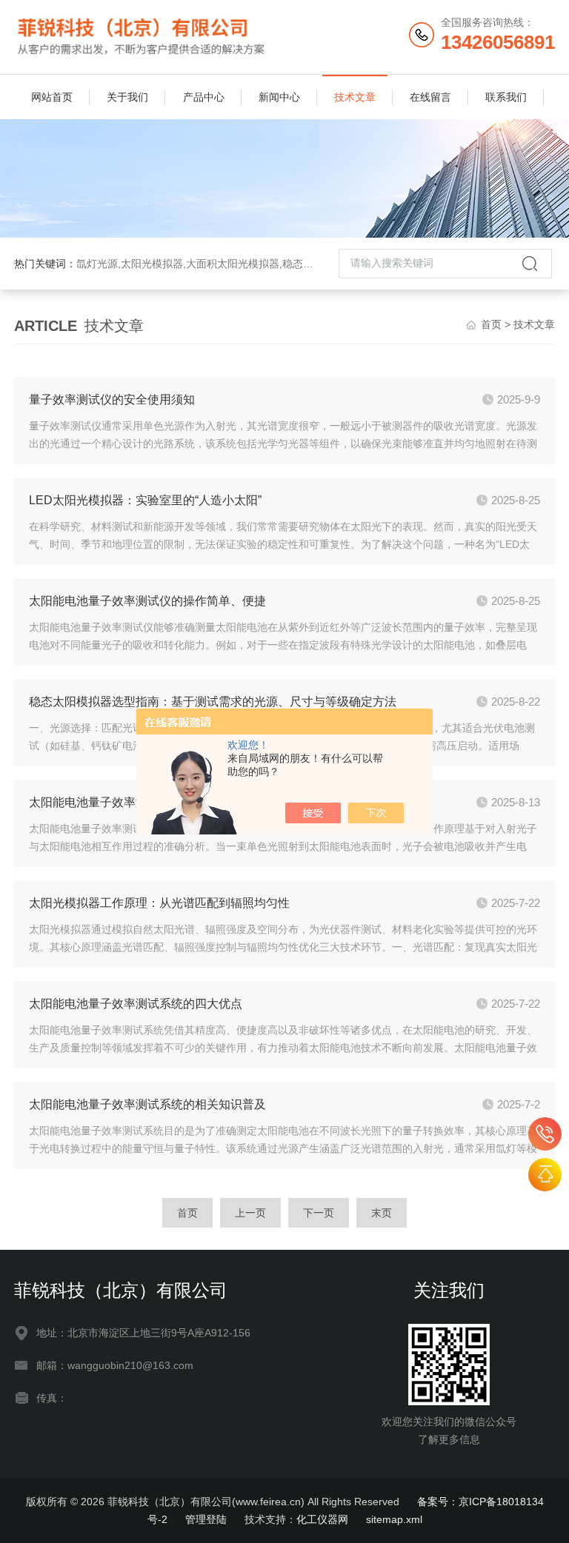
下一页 (318, 1213)
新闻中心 (279, 97)
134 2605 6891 (545, 1134)
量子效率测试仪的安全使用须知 (112, 399)
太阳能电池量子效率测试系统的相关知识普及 (147, 1104)
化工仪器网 (322, 1519)
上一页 (250, 1213)
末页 (381, 1213)
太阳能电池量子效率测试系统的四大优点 (135, 1003)
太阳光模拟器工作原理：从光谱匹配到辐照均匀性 (159, 903)
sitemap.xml (394, 1519)
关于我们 (127, 97)
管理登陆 (206, 1519)
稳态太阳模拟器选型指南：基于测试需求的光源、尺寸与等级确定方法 (212, 701)
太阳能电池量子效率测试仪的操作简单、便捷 (147, 601)
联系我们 (506, 97)
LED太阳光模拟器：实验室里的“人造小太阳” (145, 500)
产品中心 (203, 97)
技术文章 (355, 97)
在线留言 (430, 97)
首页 (491, 324)
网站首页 (52, 97)
